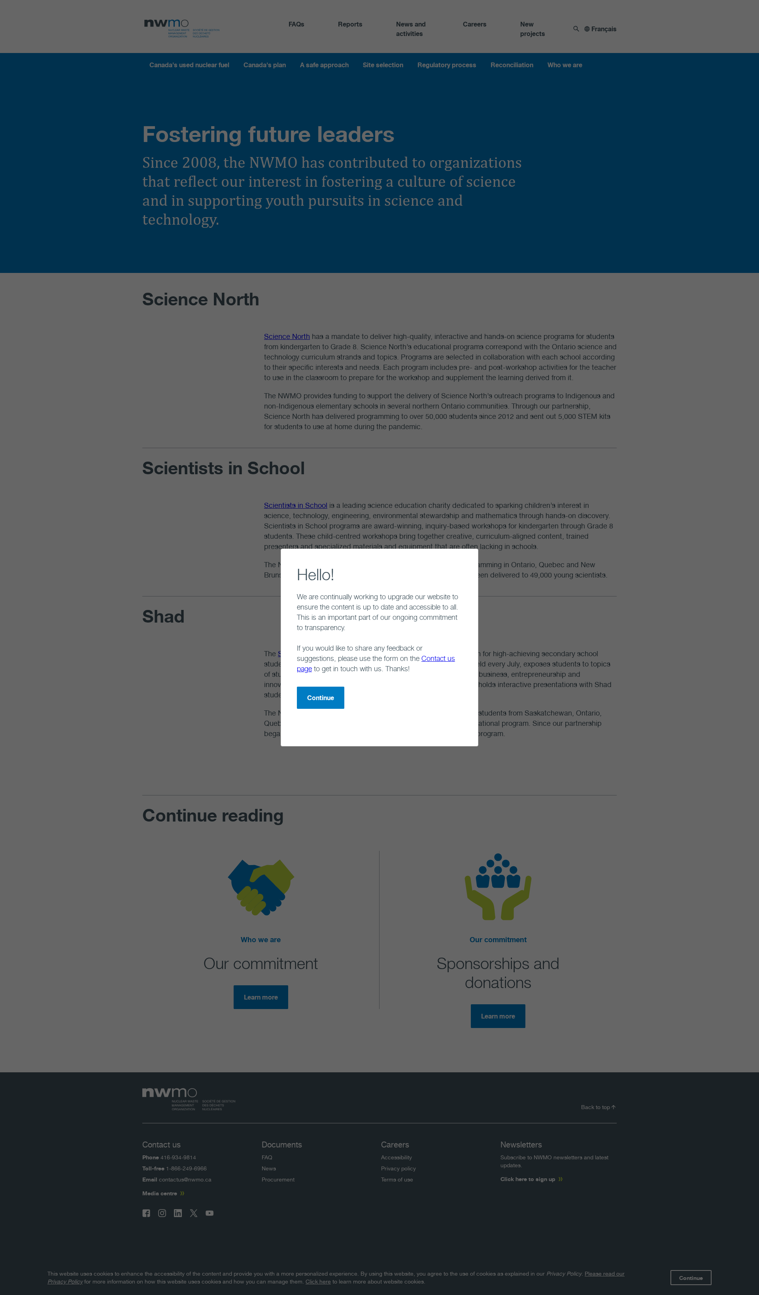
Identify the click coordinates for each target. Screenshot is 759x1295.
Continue (320, 698)
